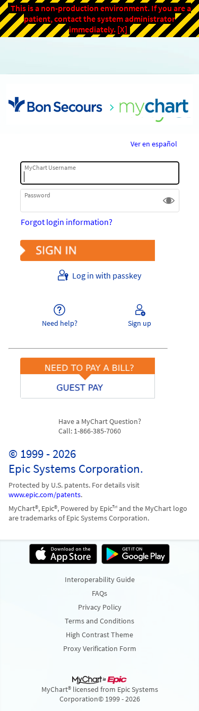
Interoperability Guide (100, 579)
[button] (168, 200)
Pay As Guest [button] (99, 368)
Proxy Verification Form (99, 648)
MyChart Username (50, 167)
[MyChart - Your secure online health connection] (99, 104)
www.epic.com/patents (44, 494)
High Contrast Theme (99, 634)
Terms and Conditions (99, 621)
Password (37, 195)
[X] (122, 29)
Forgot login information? (67, 221)
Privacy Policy (100, 607)
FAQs (99, 593)
